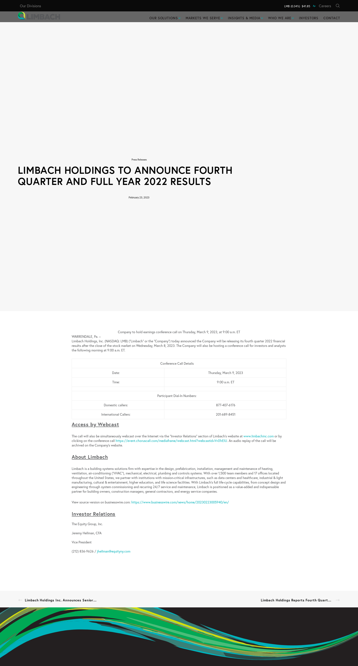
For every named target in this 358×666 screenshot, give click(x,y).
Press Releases (139, 159)
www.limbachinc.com (258, 436)
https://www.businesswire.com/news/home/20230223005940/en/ (180, 502)
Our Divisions (30, 5)
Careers (325, 5)
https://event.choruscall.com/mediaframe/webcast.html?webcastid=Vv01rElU (171, 440)
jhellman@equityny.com (113, 551)
